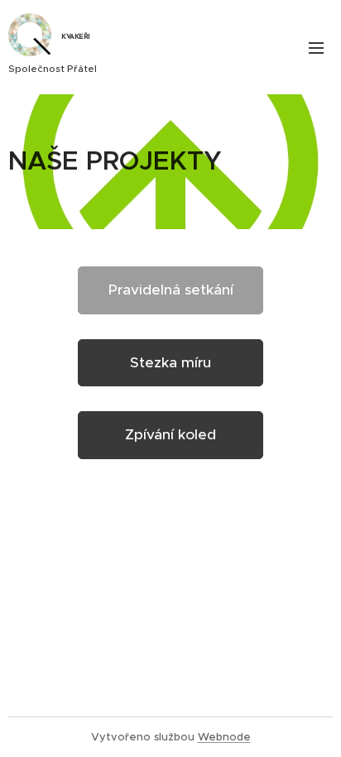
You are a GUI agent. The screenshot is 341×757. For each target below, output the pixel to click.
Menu (316, 47)
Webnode (224, 737)
